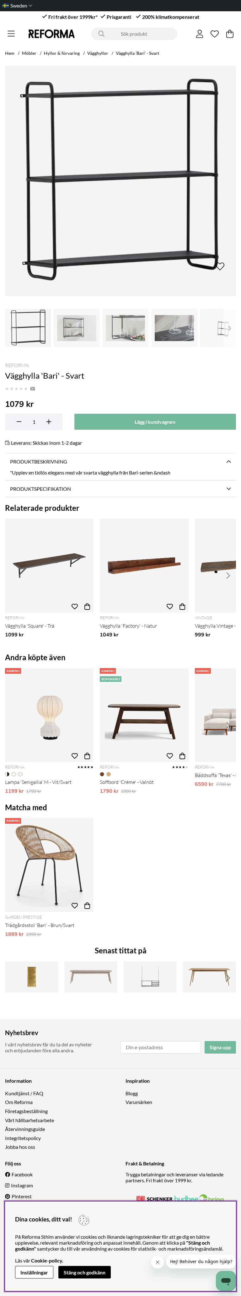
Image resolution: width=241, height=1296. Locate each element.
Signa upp (220, 1047)
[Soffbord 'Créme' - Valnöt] (144, 715)
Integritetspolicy (23, 1138)
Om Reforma (19, 1102)
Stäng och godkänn (84, 1272)
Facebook (22, 1174)
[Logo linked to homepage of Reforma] (52, 33)
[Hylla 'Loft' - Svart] (150, 977)
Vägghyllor (97, 53)
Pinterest (22, 1196)
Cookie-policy (46, 1260)
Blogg (132, 1093)
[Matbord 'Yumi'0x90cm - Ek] (209, 977)
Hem (9, 53)
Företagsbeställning (26, 1111)
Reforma (17, 365)
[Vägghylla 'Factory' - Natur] (144, 566)
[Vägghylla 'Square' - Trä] (49, 566)
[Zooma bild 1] (120, 181)
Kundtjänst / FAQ (24, 1093)
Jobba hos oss (20, 1147)
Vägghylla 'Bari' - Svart (137, 53)
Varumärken (139, 1102)
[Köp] (87, 606)
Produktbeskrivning (38, 461)
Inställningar (34, 1272)
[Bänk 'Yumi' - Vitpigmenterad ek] (90, 977)
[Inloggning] (200, 33)
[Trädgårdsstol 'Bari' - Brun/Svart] (49, 865)
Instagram (22, 1185)
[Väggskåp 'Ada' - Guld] (31, 977)
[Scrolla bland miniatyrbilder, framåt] (229, 327)
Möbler (29, 53)
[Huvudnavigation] (11, 33)
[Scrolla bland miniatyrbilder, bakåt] (11, 327)
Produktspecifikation (40, 489)
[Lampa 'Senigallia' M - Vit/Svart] (49, 715)
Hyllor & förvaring (62, 53)
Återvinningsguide (25, 1129)
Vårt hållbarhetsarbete (29, 1120)
